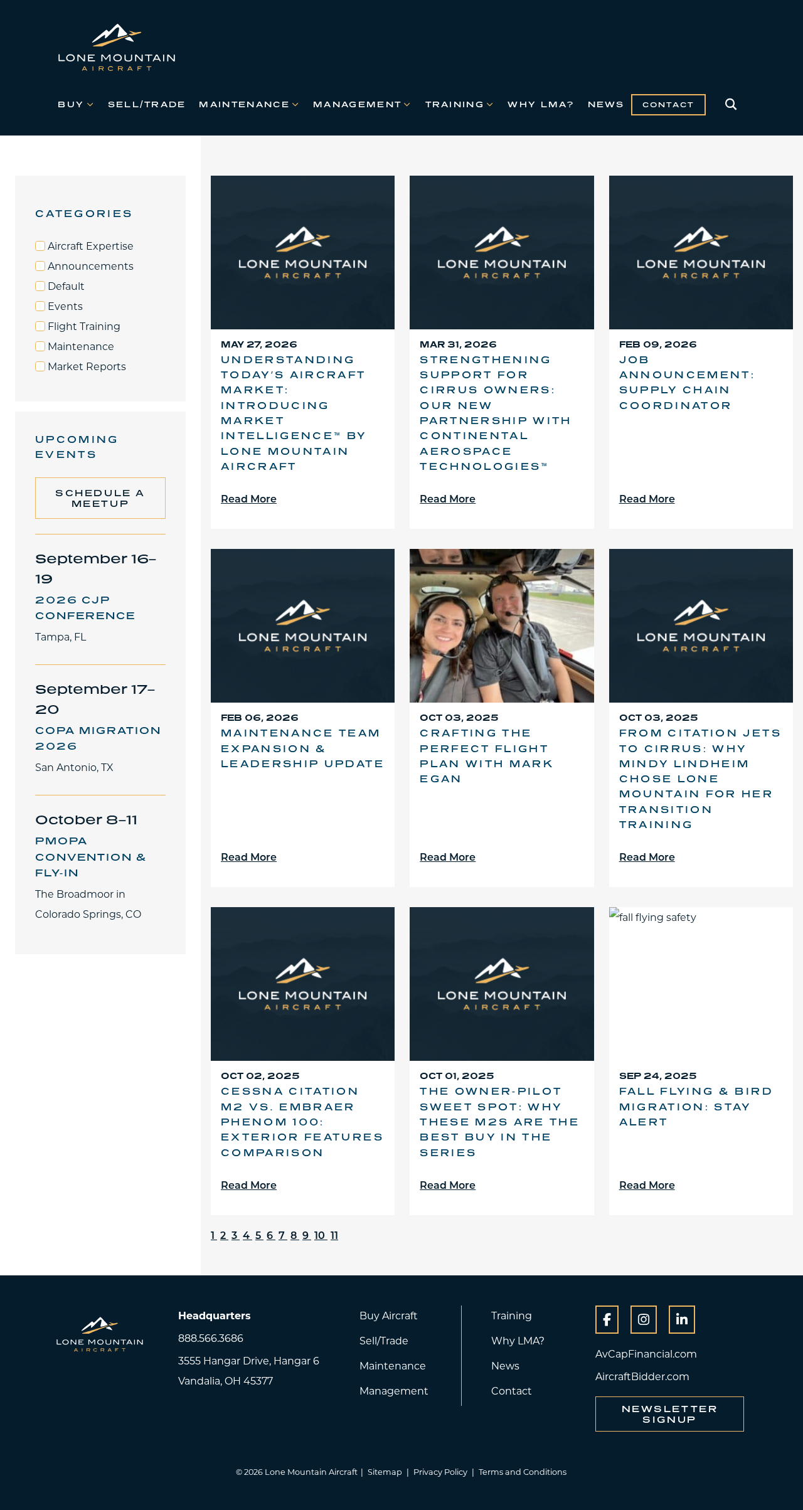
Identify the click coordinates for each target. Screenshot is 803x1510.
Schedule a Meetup (100, 498)
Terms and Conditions (522, 1472)
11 (334, 1234)
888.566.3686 (210, 1337)
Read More (249, 498)
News (606, 104)
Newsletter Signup (670, 1414)
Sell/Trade (147, 104)
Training (454, 104)
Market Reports (85, 366)
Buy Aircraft (388, 1315)
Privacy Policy (440, 1472)
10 (320, 1234)
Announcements (89, 266)
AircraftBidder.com (642, 1376)
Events (64, 306)
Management (357, 104)
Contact (668, 104)
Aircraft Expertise (89, 246)
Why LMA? (541, 104)
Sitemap (385, 1472)
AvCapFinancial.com (646, 1353)
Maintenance (244, 104)
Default (65, 286)
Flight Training (82, 326)
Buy (71, 104)
